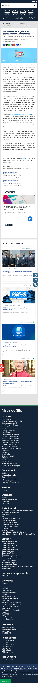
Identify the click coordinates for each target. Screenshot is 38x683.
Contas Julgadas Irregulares (11, 557)
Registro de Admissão (9, 522)
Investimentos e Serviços (10, 425)
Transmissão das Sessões (10, 483)
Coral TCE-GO (7, 608)
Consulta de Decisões (9, 545)
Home (3, 23)
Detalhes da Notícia (21, 23)
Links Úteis (5, 503)
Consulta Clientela (8, 543)
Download (5, 501)
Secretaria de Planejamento (11, 598)
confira (25, 158)
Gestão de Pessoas (8, 597)
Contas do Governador (10, 444)
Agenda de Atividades (9, 479)
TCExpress (5, 616)
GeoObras (5, 515)
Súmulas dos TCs (7, 462)
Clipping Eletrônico (8, 477)
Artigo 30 (5, 517)
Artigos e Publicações (9, 475)
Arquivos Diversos (8, 627)
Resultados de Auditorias (10, 513)
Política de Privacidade (9, 464)
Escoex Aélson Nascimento (11, 606)
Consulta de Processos (10, 549)
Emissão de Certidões (9, 561)
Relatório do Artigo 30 (9, 563)
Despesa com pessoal (9, 423)
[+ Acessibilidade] (35, 284)
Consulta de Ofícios (8, 547)
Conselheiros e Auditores (10, 524)
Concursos (5, 450)
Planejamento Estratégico (10, 440)
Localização (6, 454)
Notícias (13, 23)
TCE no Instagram (8, 644)
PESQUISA (6, 18)
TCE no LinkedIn (7, 652)
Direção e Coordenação (10, 437)
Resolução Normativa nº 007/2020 (20, 114)
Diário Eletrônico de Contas (11, 518)
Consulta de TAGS (8, 553)
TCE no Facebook (8, 640)
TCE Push (5, 458)
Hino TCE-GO (6, 633)
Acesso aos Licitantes (9, 446)
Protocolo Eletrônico (9, 569)
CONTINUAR (5, 681)
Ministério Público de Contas (11, 448)
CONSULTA (19, 18)
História (4, 452)
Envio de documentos (9, 520)
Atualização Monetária (9, 499)
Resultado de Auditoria (9, 565)
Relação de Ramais (8, 456)
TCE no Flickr (6, 648)
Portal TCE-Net (7, 614)
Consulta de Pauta (8, 551)
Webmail (4, 498)
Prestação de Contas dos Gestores (14, 532)
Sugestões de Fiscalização (11, 466)
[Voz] (35, 280)
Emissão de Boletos (8, 559)
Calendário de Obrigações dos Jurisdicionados (17, 511)
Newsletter (5, 460)
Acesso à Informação (9, 427)
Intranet (4, 490)
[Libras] (35, 275)
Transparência (6, 419)
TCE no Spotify (7, 650)
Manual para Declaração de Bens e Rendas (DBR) (18, 534)
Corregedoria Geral (8, 431)
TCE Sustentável (7, 620)
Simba (4, 612)
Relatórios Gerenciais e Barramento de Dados (17, 567)
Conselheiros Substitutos (10, 435)
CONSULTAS (8, 23)
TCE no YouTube (7, 646)
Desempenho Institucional (10, 442)
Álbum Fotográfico (8, 481)
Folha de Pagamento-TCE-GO (12, 421)
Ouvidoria (5, 429)
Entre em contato (8, 659)
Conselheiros (6, 433)
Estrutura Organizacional (10, 439)
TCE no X (5, 642)
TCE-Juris (5, 576)
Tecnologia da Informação (11, 610)
